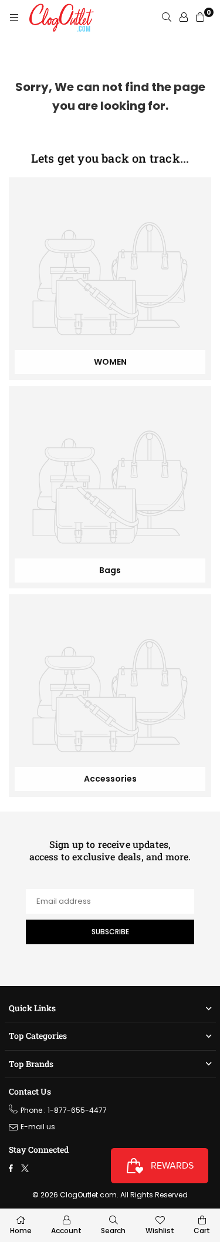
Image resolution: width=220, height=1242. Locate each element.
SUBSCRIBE (110, 932)
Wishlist (159, 1231)
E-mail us (38, 1127)
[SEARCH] (166, 17)
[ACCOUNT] (183, 17)
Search (113, 1231)
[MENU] (14, 17)
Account (66, 1231)
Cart (202, 1231)
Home (21, 1231)
